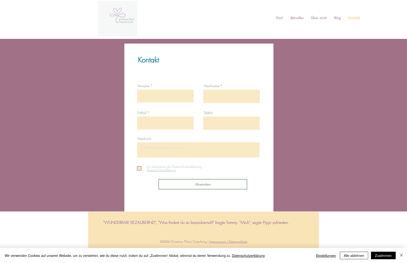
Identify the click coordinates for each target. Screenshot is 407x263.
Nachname (211, 86)
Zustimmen (383, 255)
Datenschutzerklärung (248, 255)
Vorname (144, 86)
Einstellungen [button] (326, 255)
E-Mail (142, 112)
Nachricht (144, 138)
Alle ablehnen (354, 255)
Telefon (208, 112)
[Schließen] (401, 255)
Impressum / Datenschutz (228, 241)
